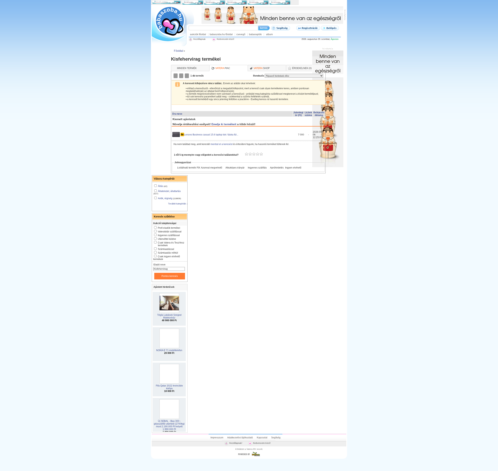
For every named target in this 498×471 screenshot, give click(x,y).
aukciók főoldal (198, 34)
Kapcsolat (262, 437)
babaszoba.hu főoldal (221, 34)
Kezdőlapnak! (235, 443)
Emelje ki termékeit (223, 124)
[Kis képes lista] (176, 75)
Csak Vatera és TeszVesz (171, 244)
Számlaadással (166, 249)
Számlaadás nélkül (168, 252)
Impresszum (216, 437)
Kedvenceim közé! (262, 443)
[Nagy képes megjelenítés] (187, 75)
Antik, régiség (165, 198)
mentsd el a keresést (222, 144)
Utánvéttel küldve (167, 239)
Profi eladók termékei (169, 228)
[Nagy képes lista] (181, 75)
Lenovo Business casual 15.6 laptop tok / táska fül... (211, 134)
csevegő (240, 34)
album (269, 34)
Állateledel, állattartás (169, 191)
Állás (160, 186)
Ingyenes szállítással (169, 235)
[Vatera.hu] (249, 456)
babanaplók (255, 34)
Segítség (276, 437)
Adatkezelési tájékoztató (240, 437)
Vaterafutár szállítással (169, 231)
